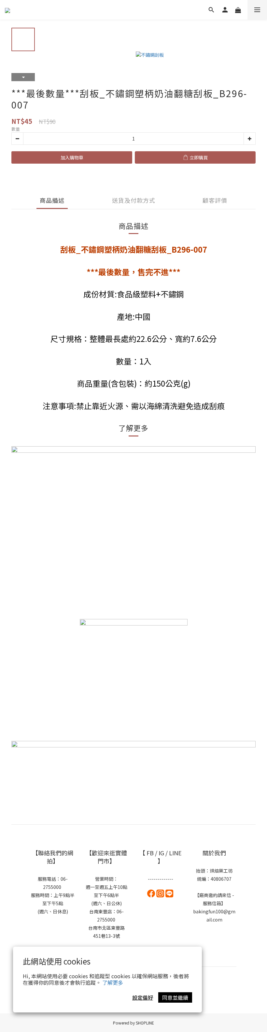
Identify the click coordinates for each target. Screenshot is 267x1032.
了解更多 (112, 982)
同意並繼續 (175, 997)
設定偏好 (142, 997)
